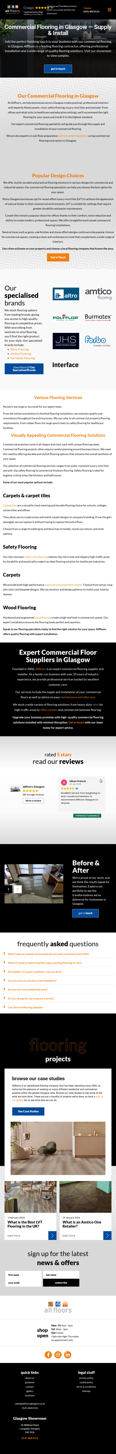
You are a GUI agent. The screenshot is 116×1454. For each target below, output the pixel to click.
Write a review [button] (33, 800)
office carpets (48, 710)
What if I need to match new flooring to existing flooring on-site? (45, 962)
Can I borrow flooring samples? (25, 1007)
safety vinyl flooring (36, 556)
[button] (8, 889)
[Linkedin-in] (67, 1354)
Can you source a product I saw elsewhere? (32, 980)
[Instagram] (58, 1354)
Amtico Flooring (21, 353)
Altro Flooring (20, 349)
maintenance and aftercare (77, 697)
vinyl (96, 704)
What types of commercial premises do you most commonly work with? (48, 953)
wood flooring (43, 617)
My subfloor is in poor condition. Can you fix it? (35, 971)
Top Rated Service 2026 (33, 12)
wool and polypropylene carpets (63, 584)
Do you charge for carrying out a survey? (31, 998)
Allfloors (40, 669)
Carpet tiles (10, 505)
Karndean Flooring (23, 358)
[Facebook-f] (48, 1354)
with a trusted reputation (73, 135)
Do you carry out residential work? (28, 989)
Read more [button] (66, 807)
